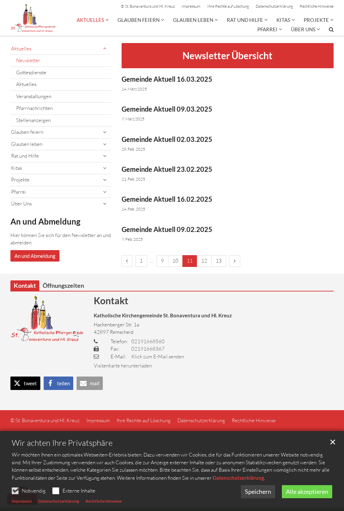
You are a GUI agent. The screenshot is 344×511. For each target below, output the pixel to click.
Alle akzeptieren (307, 491)
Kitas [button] (283, 20)
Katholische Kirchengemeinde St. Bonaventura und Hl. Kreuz (163, 315)
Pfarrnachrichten (34, 108)
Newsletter (28, 60)
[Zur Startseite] (33, 18)
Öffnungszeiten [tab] (63, 285)
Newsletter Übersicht (227, 55)
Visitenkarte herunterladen (123, 365)
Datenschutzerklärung (238, 478)
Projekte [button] (316, 20)
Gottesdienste (31, 72)
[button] (327, 30)
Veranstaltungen (33, 96)
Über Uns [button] (303, 29)
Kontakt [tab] (25, 285)
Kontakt (111, 300)
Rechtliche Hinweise (104, 501)
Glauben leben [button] (193, 20)
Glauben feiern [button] (139, 20)
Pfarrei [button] (267, 29)
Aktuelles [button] (90, 20)
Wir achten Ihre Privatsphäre (62, 443)
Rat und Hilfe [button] (245, 20)
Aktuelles (26, 84)
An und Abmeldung (45, 221)
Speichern (258, 491)
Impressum (22, 501)
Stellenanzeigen (33, 120)
